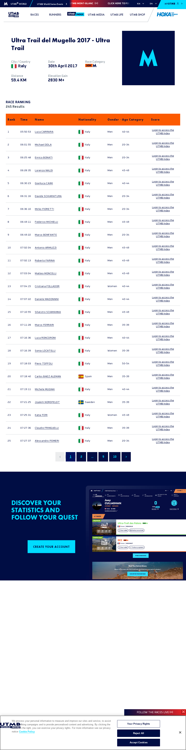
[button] (52, 4)
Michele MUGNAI (45, 389)
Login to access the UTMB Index (163, 132)
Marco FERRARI (44, 325)
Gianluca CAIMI (44, 183)
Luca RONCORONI (45, 338)
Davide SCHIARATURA (48, 196)
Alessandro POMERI (47, 441)
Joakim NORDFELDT (47, 402)
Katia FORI (41, 415)
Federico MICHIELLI (46, 222)
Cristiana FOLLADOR (47, 286)
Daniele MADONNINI (47, 299)
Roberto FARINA (45, 260)
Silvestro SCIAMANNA (48, 312)
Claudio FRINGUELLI (47, 428)
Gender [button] (113, 119)
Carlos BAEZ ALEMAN (48, 376)
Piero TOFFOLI (44, 363)
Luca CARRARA (44, 132)
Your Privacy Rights (138, 723)
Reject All (138, 733)
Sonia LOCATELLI (45, 350)
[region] (93, 733)
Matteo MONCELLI (45, 273)
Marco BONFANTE (46, 235)
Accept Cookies (138, 742)
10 (114, 456)
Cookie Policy (27, 731)
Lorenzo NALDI (44, 170)
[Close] (180, 732)
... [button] (92, 456)
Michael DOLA (43, 144)
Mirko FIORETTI (44, 209)
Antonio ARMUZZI (46, 247)
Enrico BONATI (44, 157)
